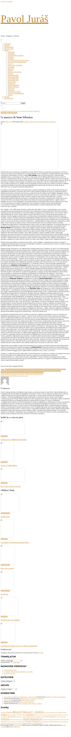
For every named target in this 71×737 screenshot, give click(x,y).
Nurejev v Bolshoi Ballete (9, 465)
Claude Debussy (10, 369)
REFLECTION (8, 49)
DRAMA (36, 369)
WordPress (16, 727)
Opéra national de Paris (15, 719)
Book (60, 712)
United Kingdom (11, 723)
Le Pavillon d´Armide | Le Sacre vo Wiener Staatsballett (19, 646)
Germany (30, 714)
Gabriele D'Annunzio (57, 369)
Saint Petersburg (45, 721)
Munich (58, 716)
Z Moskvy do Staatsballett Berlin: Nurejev (18, 672)
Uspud (10, 95)
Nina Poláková (63, 716)
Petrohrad (45, 719)
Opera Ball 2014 (13, 77)
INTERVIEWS (8, 47)
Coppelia (11, 57)
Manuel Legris (31, 717)
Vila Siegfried (8, 98)
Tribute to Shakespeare (16, 93)
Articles (6, 45)
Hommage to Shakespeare (17, 62)
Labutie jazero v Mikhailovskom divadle (13, 440)
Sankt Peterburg (54, 721)
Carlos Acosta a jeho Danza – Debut (30, 703)
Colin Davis (19, 369)
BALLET (18, 711)
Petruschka (12, 82)
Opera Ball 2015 (13, 78)
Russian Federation (33, 721)
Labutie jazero (19, 716)
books (64, 712)
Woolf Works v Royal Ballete (10, 620)
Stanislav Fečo (5, 517)
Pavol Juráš (24, 19)
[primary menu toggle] (1, 39)
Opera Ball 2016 (13, 80)
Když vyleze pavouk (7, 568)
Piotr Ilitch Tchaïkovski (53, 719)
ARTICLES (4, 113)
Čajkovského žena (10, 670)
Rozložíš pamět (9, 673)
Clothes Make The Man (16, 55)
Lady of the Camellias (15, 65)
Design (6, 50)
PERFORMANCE (52, 371)
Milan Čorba (33, 371)
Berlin (56, 712)
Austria (9, 712)
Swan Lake (4, 723)
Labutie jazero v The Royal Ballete (32, 698)
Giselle (44, 714)
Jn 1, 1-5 (10, 63)
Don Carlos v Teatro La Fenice (11, 486)
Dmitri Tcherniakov (12, 714)
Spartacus (11, 88)
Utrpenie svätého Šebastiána (34, 372)
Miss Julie (11, 68)
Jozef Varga (4, 594)
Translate (16, 662)
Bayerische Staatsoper (49, 712)
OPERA (5, 719)
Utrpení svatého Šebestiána (14, 372)
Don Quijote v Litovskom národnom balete (15, 542)
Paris (21, 719)
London (24, 716)
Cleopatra (11, 54)
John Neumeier (9, 717)
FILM (40, 369)
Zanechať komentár (49, 122)
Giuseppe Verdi (50, 714)
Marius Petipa (50, 717)
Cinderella (11, 52)
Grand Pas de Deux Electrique (18, 60)
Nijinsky (10, 70)
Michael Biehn (24, 371)
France (24, 715)
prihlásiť (40, 653)
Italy (2, 716)
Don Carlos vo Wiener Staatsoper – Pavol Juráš (20, 697)
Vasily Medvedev (18, 723)
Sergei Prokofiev (63, 721)
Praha (61, 719)
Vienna (25, 723)
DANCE (4, 714)
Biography (7, 44)
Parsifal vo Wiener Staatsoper (55, 697)
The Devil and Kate (14, 92)
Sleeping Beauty (13, 85)
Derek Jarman (28, 369)
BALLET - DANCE (33, 711)
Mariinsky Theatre (40, 716)
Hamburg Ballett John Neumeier (61, 714)
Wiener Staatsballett (35, 723)
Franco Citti (46, 369)
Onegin (10, 73)
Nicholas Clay (41, 371)
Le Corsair (11, 67)
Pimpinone (11, 83)
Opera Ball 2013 (13, 75)
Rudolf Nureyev (20, 721)
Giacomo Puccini (39, 714)
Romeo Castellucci (11, 721)
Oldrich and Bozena (14, 72)
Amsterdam (3, 712)
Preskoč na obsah (7, 1)
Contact (7, 96)
